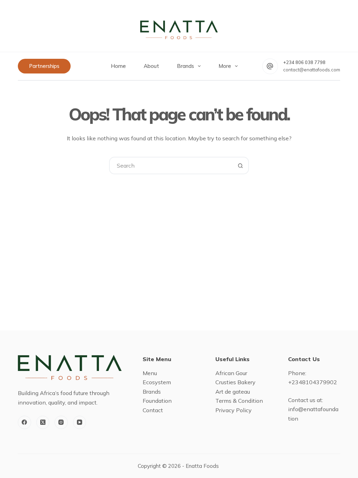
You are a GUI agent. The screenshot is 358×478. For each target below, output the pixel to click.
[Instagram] (61, 422)
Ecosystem (157, 382)
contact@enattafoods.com (311, 69)
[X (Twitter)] (43, 422)
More (225, 66)
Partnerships (44, 66)
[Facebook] (24, 422)
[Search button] (240, 165)
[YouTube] (79, 422)
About (151, 66)
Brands (185, 66)
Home (118, 66)
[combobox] (171, 165)
